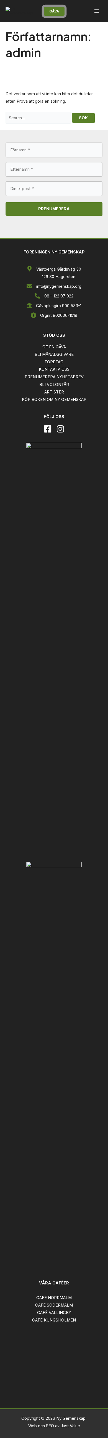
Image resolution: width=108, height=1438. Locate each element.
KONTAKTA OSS (54, 369)
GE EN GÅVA (54, 346)
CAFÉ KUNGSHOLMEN (54, 1320)
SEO (50, 1425)
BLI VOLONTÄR (54, 384)
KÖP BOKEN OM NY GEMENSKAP (54, 399)
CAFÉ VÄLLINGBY (54, 1312)
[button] (54, 11)
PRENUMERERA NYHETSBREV (54, 376)
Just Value (70, 1425)
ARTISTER (54, 392)
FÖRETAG (54, 361)
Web (33, 1425)
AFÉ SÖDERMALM (55, 1305)
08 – (48, 296)
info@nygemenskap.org (58, 286)
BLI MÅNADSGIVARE (54, 354)
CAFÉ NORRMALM (54, 1297)
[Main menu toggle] (96, 11)
